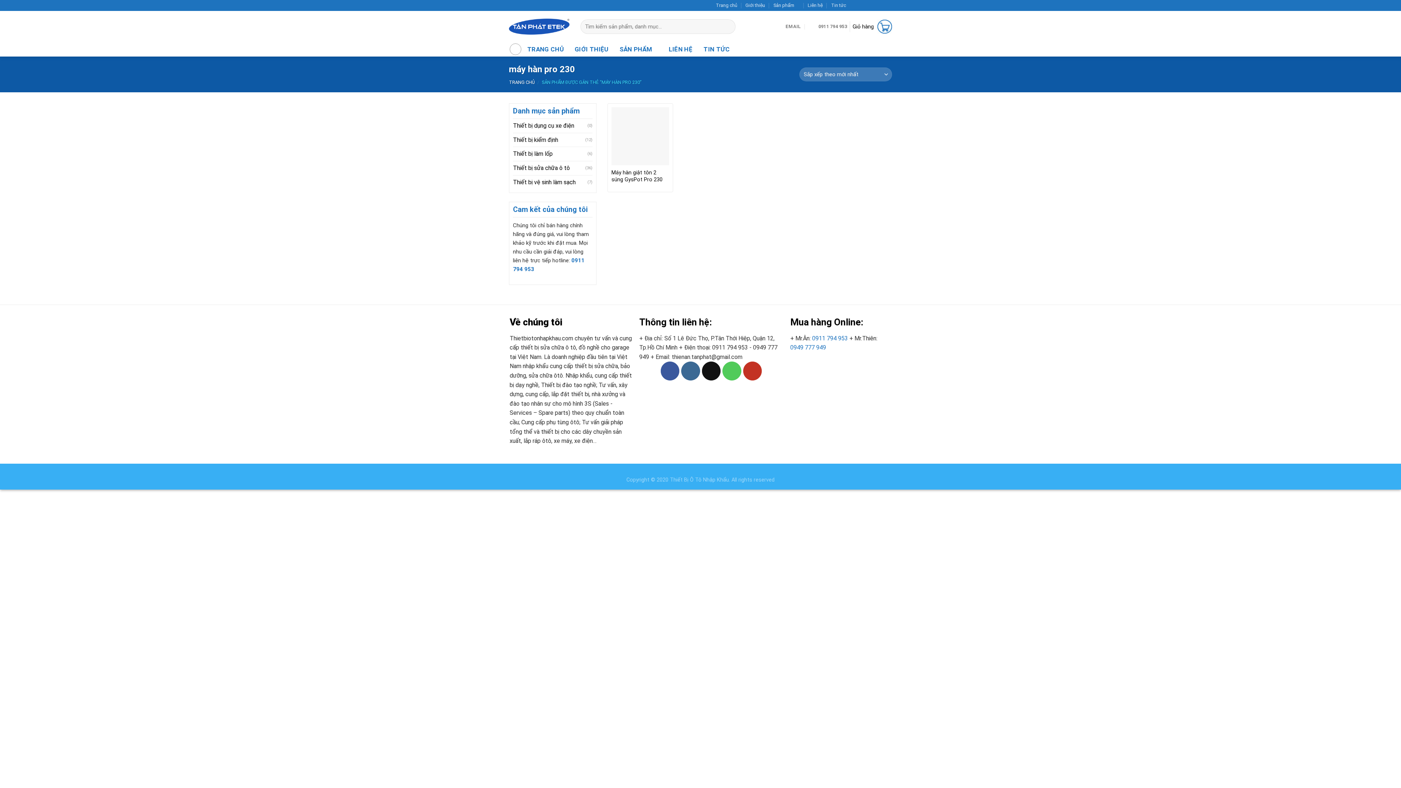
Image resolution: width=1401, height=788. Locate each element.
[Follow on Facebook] (853, 5)
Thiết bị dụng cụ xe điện (543, 125)
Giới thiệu (755, 5)
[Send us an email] (874, 5)
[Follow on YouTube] (888, 5)
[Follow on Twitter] (867, 5)
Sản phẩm (783, 5)
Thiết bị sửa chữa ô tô (541, 168)
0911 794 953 (830, 338)
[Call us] (881, 5)
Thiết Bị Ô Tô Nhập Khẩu (699, 480)
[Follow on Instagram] (860, 5)
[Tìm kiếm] (733, 26)
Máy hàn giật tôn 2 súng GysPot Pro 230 (637, 176)
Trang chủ (726, 5)
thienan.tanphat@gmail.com (707, 357)
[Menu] (515, 49)
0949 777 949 (808, 347)
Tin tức (838, 5)
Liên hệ (815, 5)
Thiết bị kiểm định (535, 139)
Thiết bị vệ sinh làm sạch (544, 182)
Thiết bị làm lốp (533, 153)
